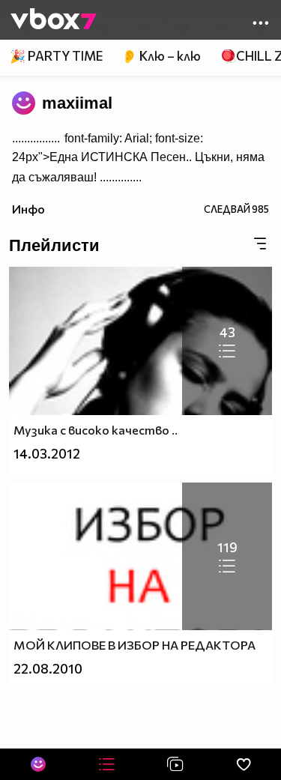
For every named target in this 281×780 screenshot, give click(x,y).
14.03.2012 (46, 454)
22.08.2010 (47, 669)
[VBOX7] (53, 20)
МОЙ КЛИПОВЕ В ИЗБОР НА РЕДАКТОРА (134, 645)
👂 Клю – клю (161, 56)
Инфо (28, 209)
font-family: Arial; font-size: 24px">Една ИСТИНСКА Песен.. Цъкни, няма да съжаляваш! (138, 158)
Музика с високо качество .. (95, 430)
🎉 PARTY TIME (56, 56)
